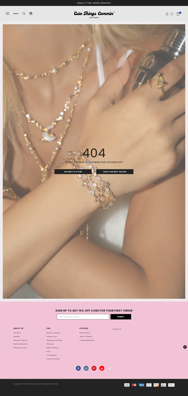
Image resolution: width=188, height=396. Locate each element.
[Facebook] (78, 368)
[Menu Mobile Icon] (7, 13)
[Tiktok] (109, 368)
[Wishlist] (172, 14)
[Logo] (94, 13)
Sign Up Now (107, 3)
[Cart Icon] (178, 14)
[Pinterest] (94, 368)
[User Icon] (167, 14)
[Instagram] (86, 368)
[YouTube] (101, 368)
